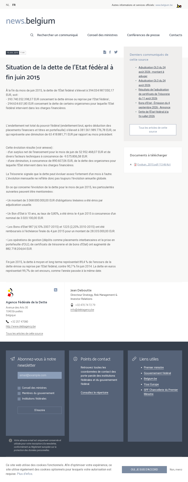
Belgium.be (150, 378)
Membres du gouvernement (38, 393)
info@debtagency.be (82, 309)
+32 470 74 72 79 (85, 304)
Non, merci (176, 469)
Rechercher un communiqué (57, 35)
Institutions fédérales (34, 399)
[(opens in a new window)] (109, 51)
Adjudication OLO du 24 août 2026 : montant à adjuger (152, 72)
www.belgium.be (164, 5)
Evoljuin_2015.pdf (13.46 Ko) (154, 164)
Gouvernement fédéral (157, 373)
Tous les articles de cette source (153, 129)
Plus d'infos (24, 474)
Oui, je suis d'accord (144, 469)
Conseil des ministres (102, 35)
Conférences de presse (143, 35)
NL (7, 5)
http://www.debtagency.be (21, 326)
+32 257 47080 (19, 321)
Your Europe (151, 384)
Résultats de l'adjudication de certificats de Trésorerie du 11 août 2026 (154, 94)
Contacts (175, 35)
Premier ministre (154, 367)
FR (14, 5)
